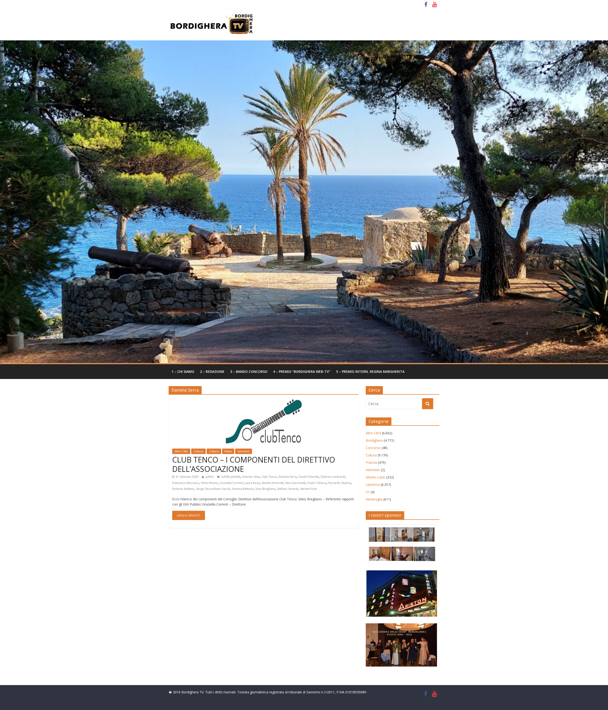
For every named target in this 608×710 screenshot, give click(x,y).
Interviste (373, 470)
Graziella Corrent (231, 483)
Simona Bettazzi (242, 489)
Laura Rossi (252, 483)
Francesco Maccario (185, 483)
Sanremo (244, 451)
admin (209, 477)
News (228, 451)
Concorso (373, 447)
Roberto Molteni (183, 489)
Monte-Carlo (375, 477)
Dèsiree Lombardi (333, 477)
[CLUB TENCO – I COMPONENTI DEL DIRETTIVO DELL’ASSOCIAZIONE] (264, 401)
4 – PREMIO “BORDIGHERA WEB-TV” (301, 371)
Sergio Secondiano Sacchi (213, 489)
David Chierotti (309, 477)
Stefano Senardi (287, 489)
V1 (368, 492)
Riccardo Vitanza (339, 483)
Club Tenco (269, 477)
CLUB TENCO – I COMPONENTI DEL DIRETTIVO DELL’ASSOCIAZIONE (253, 464)
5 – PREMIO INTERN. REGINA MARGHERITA (370, 371)
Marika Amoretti (273, 483)
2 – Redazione (212, 371)
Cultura (198, 451)
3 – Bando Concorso (248, 371)
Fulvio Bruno (209, 483)
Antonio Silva (251, 477)
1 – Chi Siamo (182, 371)
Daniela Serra (288, 477)
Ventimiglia (374, 499)
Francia (371, 462)
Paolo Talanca (317, 483)
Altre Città (181, 451)
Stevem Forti (308, 489)
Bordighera (374, 440)
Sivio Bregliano (265, 489)
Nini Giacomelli (295, 483)
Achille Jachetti (230, 477)
